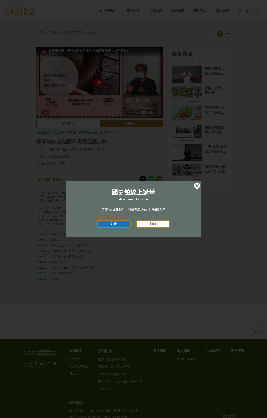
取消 (153, 223)
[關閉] (197, 186)
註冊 (114, 223)
